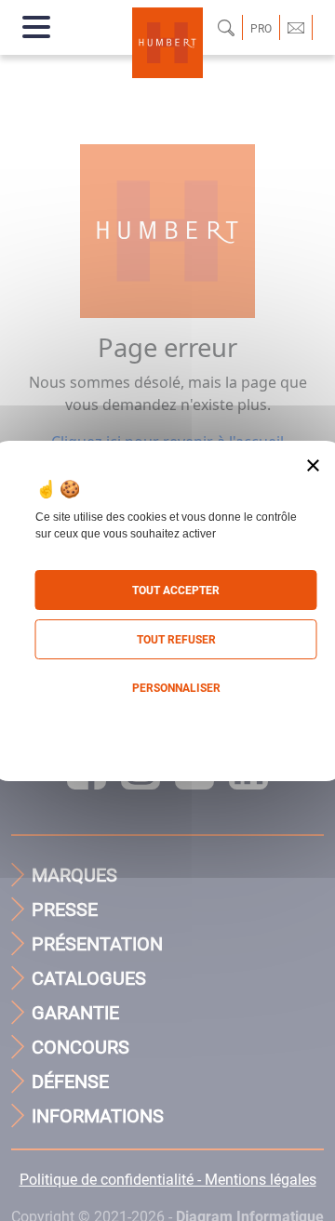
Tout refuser (176, 639)
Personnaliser (176, 688)
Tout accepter (176, 590)
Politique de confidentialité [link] (168, 726)
